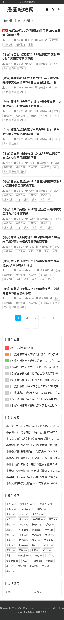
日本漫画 (26, 509)
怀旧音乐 (8, 44)
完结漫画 (32, 115)
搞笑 (53, 519)
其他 (41, 40)
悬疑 (36, 529)
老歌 (30, 44)
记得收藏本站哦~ (27, 2)
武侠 (14, 68)
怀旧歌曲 (20, 44)
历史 (14, 143)
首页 (17, 20)
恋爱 (10, 545)
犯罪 (34, 566)
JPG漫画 (45, 115)
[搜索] (52, 9)
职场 (23, 529)
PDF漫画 (45, 195)
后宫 (35, 550)
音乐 (45, 566)
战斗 (47, 550)
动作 (22, 68)
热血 (6, 68)
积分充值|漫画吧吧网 (22, 347)
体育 (23, 540)
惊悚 (50, 560)
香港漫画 (28, 20)
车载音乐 (53, 40)
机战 (26, 560)
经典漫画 (20, 115)
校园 (10, 519)
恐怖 (10, 540)
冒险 (10, 514)
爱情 (41, 509)
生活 (36, 535)
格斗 (14, 92)
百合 (50, 555)
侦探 (23, 545)
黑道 (10, 571)
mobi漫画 (24, 555)
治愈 (10, 555)
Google (37, 591)
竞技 (10, 535)
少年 (56, 64)
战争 (46, 251)
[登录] (59, 9)
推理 (38, 555)
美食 (22, 566)
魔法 (49, 535)
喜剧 (36, 545)
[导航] (46, 9)
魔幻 (10, 529)
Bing (7, 591)
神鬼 (23, 535)
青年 (49, 529)
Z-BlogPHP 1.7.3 (37, 612)
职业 (10, 566)
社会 (38, 560)
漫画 (56, 111)
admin (9, 40)
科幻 (23, 524)
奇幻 (10, 524)
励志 (36, 540)
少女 (23, 514)
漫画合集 (8, 199)
